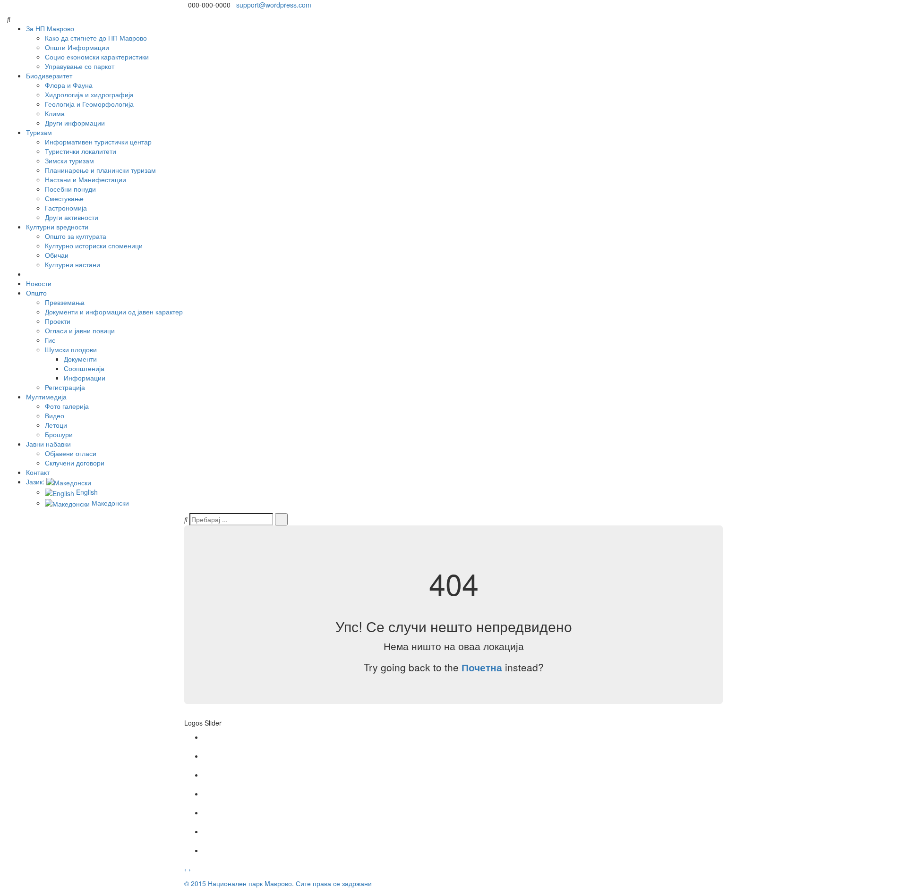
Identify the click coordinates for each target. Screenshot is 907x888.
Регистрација (65, 387)
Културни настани (72, 264)
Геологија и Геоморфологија (89, 104)
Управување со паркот (79, 66)
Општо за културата (75, 236)
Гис (50, 340)
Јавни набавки (48, 443)
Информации (84, 377)
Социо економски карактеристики (97, 56)
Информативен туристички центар (98, 141)
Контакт (38, 472)
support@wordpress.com (273, 4)
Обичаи (56, 255)
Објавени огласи (70, 453)
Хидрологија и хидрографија (89, 94)
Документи (80, 359)
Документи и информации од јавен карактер (114, 311)
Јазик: (36, 481)
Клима (55, 113)
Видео (54, 415)
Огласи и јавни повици (80, 330)
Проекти (57, 321)
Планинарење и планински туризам (100, 170)
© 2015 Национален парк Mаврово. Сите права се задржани (278, 883)
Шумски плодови (71, 349)
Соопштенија (84, 368)
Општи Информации (77, 47)
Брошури (59, 434)
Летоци (56, 425)
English (86, 492)
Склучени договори (74, 462)
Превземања (65, 302)
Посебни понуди (70, 189)
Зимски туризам (69, 160)
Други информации (75, 122)
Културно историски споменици (94, 245)
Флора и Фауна (69, 85)
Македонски (109, 502)
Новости (38, 283)
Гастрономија (66, 207)
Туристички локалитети (80, 151)
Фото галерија (67, 406)
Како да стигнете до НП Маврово (96, 37)
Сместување (64, 198)
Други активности (71, 217)
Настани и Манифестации (85, 179)
